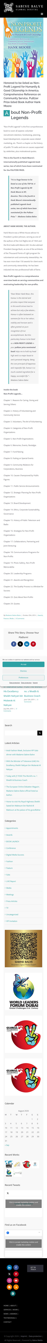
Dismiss (23, 671)
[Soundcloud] (16, 1287)
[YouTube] (16, 1280)
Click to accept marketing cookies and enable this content (23, 1203)
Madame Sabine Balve (13, 615)
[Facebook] (16, 1267)
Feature (6, 618)
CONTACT (7, 1322)
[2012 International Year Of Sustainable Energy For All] (18, 1173)
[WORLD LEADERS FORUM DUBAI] (9, 1173)
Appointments (12, 828)
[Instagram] (9, 1280)
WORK (15, 1310)
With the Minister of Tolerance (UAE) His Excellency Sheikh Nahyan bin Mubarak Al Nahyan (23, 765)
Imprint (35, 683)
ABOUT (13, 1305)
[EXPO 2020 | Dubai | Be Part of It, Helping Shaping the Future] (35, 1164)
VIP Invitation (11, 921)
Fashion (9, 861)
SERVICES (7, 1310)
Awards (40, 615)
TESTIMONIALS (10, 1318)
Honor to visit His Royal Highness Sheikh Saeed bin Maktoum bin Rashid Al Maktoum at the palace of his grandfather (23, 805)
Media (12, 618)
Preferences (23, 678)
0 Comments (20, 618)
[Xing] (13, 1293)
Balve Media (37, 1340)
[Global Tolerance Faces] (26, 1164)
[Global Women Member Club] (9, 1164)
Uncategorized (12, 914)
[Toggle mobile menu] (42, 14)
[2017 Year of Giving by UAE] (18, 1164)
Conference (11, 848)
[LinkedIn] (9, 1267)
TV (7, 908)
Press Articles (11, 901)
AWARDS (13, 1314)
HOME (6, 1305)
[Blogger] (9, 1287)
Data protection (14, 683)
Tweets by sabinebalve (23, 1203)
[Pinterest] (16, 1274)
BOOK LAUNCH (12, 841)
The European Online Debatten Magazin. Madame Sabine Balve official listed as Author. (23, 790)
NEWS (6, 1314)
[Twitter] (9, 1274)
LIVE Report (11, 881)
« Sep (7, 1145)
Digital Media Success (15, 855)
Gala (8, 874)
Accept (23, 664)
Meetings (10, 894)
